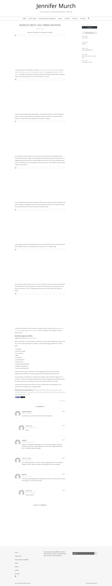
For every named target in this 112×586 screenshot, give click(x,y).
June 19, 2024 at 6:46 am (31, 492)
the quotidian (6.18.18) (24, 392)
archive (67, 18)
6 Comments (62, 400)
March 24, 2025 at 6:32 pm (27, 413)
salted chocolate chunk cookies (41, 390)
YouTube (82, 18)
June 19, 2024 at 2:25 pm (27, 460)
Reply (63, 411)
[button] (88, 18)
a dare (28, 394)
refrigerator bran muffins (30, 330)
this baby (84, 44)
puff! (32, 392)
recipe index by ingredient (47, 18)
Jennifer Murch (56, 6)
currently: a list (54, 390)
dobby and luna (53, 392)
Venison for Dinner (31, 338)
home (24, 18)
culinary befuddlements (87, 50)
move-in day (85, 38)
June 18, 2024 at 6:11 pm (27, 476)
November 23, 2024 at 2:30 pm (28, 442)
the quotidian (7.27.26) (87, 62)
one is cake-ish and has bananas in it (50, 70)
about (60, 18)
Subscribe (89, 27)
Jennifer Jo (29, 426)
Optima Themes (26, 583)
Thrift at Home (26, 458)
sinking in (45, 392)
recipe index (32, 18)
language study (22, 394)
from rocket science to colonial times (89, 56)
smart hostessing (38, 392)
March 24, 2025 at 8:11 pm (31, 427)
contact (75, 18)
